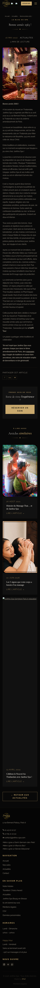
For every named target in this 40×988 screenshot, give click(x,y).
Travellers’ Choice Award (12, 890)
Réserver (26, 3)
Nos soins (6, 865)
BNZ (24, 979)
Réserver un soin (20, 409)
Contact (6, 873)
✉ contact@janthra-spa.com (14, 838)
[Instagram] (4, 964)
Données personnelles (12, 915)
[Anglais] (17, 3)
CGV (4, 911)
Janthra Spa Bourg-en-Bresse (15, 899)
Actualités (15, 16)
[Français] (12, 3)
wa (10, 377)
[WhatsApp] (12, 964)
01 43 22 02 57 (10, 830)
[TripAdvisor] (8, 964)
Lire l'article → (15, 513)
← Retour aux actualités (20, 796)
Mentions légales (9, 907)
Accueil (7, 16)
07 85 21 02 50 (10, 834)
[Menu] (36, 3)
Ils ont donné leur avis (11, 903)
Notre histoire (8, 886)
